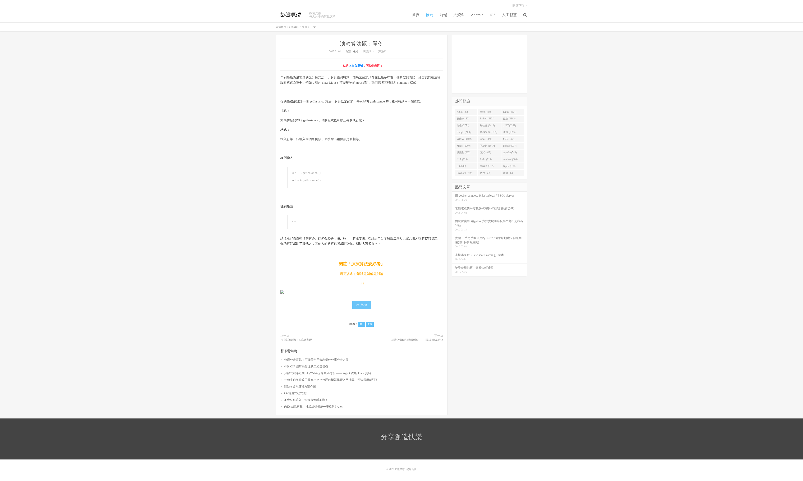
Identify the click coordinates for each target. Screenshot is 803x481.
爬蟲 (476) (508, 172)
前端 (443, 15)
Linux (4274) (509, 111)
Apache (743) (510, 152)
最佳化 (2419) (487, 125)
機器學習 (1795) (488, 132)
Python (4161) (487, 118)
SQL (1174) (509, 138)
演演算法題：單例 (362, 44)
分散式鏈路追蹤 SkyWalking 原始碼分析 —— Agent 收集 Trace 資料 (327, 373)
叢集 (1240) (486, 138)
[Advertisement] (489, 64)
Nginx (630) (509, 166)
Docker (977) (510, 145)
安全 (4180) (463, 118)
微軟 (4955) (486, 111)
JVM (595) (485, 172)
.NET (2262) (509, 125)
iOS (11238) (463, 111)
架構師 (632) (487, 166)
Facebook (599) (464, 172)
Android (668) (510, 159)
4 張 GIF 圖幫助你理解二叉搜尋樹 (306, 366)
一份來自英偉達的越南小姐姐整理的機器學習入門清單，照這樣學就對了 (331, 379)
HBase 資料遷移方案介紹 (300, 386)
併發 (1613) (509, 132)
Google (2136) (464, 132)
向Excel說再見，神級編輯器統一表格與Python (313, 406)
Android (477, 15)
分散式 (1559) (464, 138)
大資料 (459, 15)
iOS (493, 15)
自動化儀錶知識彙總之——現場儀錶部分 (416, 340)
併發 (369, 324)
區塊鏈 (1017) (487, 145)
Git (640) (461, 166)
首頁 (415, 15)
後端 (429, 15)
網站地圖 (412, 469)
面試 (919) (485, 152)
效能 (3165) (509, 118)
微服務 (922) (463, 152)
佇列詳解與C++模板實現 (296, 340)
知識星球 (290, 15)
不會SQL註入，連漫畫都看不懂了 (306, 400)
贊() (364, 305)
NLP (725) (462, 159)
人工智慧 (509, 15)
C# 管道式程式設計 (296, 393)
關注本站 (519, 5)
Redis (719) (486, 159)
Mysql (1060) (464, 145)
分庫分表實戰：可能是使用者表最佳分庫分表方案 (316, 359)
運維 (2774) (463, 125)
